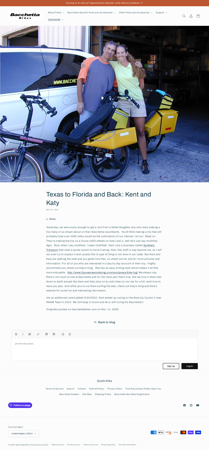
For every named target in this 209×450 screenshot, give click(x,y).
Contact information (127, 445)
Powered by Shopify (39, 445)
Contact (82, 389)
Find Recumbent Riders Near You (143, 389)
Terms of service (90, 445)
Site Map (87, 394)
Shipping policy (108, 445)
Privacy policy (73, 445)
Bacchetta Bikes (23, 445)
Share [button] (52, 219)
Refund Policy (96, 389)
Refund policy (58, 445)
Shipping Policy (103, 394)
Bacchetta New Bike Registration (132, 394)
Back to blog (106, 322)
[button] (56, 12)
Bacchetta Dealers (69, 394)
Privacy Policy (114, 389)
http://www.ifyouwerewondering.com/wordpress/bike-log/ (102, 272)
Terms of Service (55, 389)
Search (71, 389)
